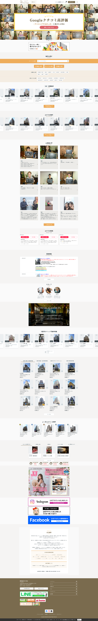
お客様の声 (52, 586)
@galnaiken (22, 234)
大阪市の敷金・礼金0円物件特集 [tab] (42, 360)
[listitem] (26, 96)
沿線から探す (39, 66)
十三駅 (54, 72)
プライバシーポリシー (52, 614)
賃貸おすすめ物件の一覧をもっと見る (49, 135)
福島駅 (39, 74)
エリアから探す (49, 66)
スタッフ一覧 (49, 300)
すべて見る (49, 414)
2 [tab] (47, 40)
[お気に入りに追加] (2, 97)
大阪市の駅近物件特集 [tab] (70, 360)
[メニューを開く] (77, 2)
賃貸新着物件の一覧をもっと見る (49, 106)
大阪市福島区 (50, 78)
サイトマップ (59, 614)
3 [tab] (48, 40)
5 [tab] (50, 40)
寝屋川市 (56, 80)
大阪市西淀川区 (40, 80)
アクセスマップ (52, 591)
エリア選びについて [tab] (71, 444)
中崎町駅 (46, 74)
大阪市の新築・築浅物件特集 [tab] (28, 360)
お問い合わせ (27, 588)
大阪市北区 (39, 78)
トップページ (52, 581)
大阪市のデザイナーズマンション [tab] (56, 360)
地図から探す (60, 66)
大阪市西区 (51, 80)
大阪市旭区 (60, 80)
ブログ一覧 (49, 460)
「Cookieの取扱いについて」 (66, 619)
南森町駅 (49, 72)
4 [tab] (49, 40)
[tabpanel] (49, 22)
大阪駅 (46, 72)
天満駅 (42, 74)
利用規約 (46, 614)
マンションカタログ (40, 614)
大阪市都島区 (56, 78)
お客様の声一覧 (49, 224)
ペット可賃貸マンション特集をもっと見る (49, 352)
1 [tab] (46, 40)
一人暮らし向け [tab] (37, 444)
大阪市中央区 (46, 80)
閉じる (79, 619)
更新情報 (49, 279)
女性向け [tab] (49, 444)
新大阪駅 (57, 72)
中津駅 (67, 72)
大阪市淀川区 (45, 78)
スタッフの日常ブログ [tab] (26, 444)
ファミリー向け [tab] (60, 444)
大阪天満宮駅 (62, 72)
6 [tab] (51, 40)
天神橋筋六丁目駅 (40, 72)
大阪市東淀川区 (62, 78)
